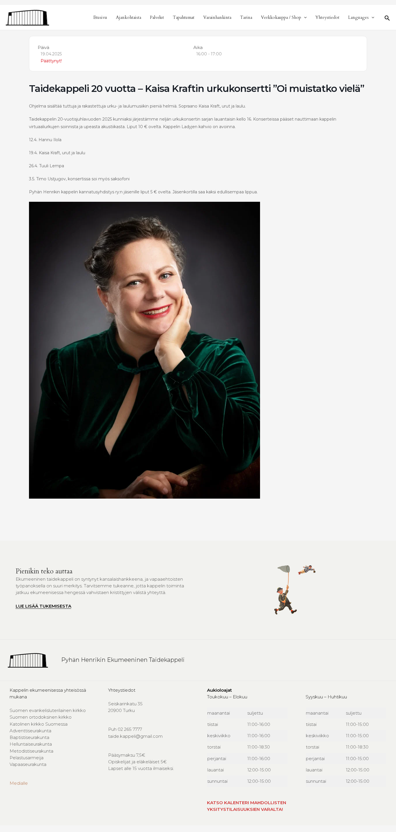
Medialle (19, 783)
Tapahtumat (184, 17)
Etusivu (100, 17)
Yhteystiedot (327, 17)
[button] (304, 17)
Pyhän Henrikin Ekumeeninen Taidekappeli (123, 659)
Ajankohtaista (128, 17)
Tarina (246, 17)
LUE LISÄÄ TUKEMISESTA (43, 606)
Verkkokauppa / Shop (281, 17)
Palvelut (157, 17)
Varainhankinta (217, 17)
